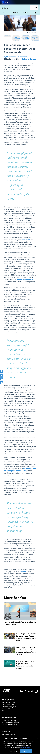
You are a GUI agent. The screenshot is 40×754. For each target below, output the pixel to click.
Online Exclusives (29, 59)
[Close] (37, 739)
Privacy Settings (13, 751)
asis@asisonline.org (9, 721)
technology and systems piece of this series (20, 469)
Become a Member (8, 734)
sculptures (25, 240)
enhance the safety (25, 279)
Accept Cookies (26, 751)
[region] (20, 745)
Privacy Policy (25, 747)
